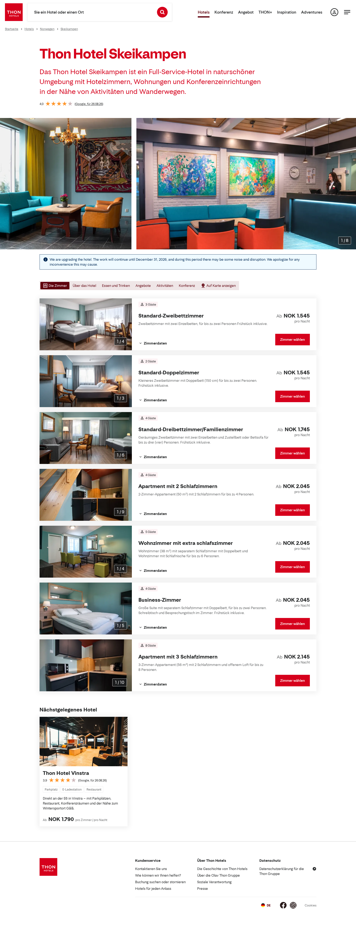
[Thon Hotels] (14, 12)
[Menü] (347, 12)
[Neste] (351, 183)
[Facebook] (283, 905)
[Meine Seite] (334, 12)
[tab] (54, 285)
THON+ (265, 12)
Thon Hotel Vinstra (66, 773)
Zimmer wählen (292, 340)
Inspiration (286, 12)
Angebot (246, 12)
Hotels (204, 12)
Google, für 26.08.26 (88, 104)
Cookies (310, 905)
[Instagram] (293, 905)
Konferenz (223, 12)
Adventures (311, 12)
